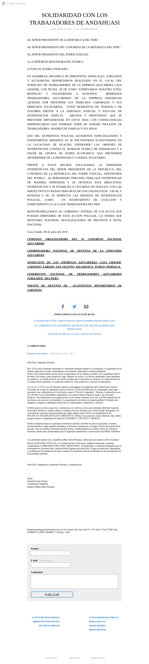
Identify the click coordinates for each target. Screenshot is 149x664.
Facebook (63, 307)
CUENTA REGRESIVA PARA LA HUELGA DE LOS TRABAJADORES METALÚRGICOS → (104, 623)
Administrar (98, 658)
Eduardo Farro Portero (37, 353)
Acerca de (51, 658)
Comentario (37, 572)
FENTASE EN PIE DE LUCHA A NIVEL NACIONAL (74, 334)
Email (86, 307)
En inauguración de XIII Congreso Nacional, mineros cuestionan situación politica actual (74, 320)
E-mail (42, 560)
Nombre (35, 548)
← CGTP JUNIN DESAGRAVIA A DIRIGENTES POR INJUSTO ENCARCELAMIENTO (44, 621)
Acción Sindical (89, 29)
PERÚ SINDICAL (17, 3)
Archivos (74, 658)
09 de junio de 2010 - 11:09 (65, 29)
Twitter (74, 307)
